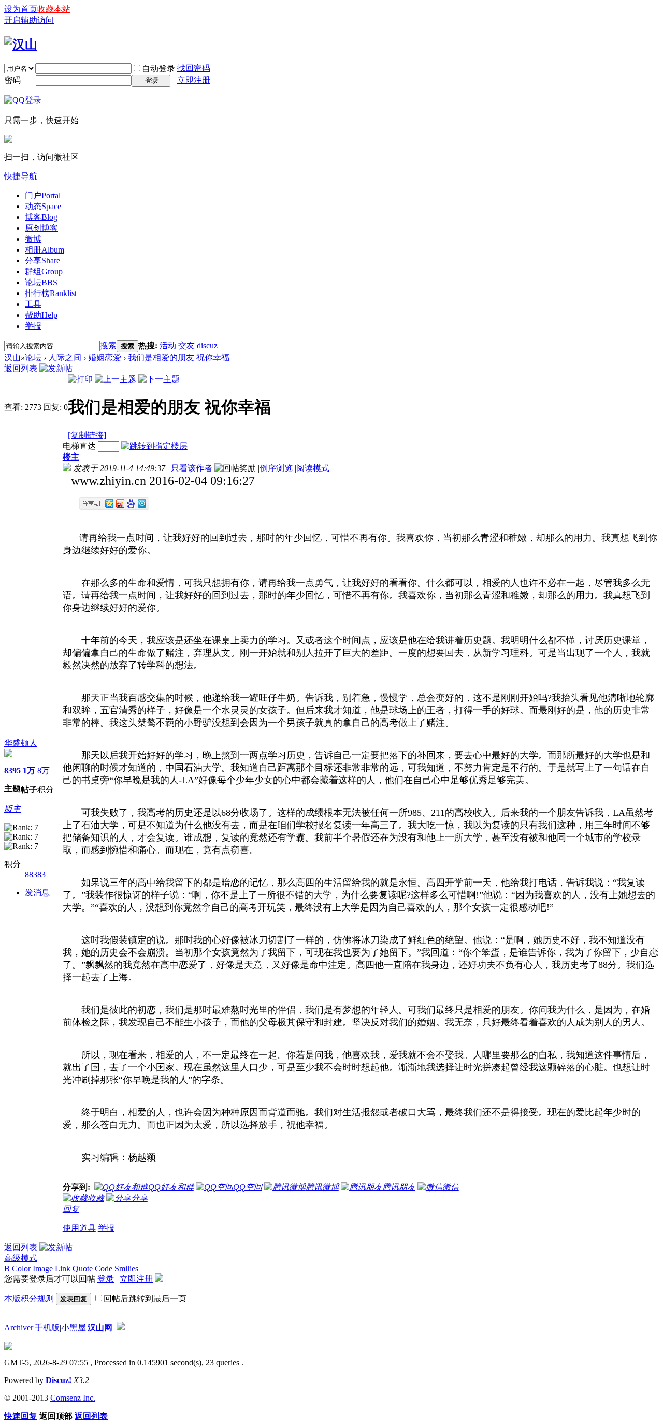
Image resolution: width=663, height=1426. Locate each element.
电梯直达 (79, 446)
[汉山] (20, 44)
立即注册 (193, 80)
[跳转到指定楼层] (154, 446)
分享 (42, 260)
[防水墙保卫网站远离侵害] (121, 1327)
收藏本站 (53, 9)
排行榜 (51, 293)
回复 (71, 1208)
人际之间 (64, 357)
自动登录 (158, 68)
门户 (43, 195)
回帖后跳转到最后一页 (145, 1298)
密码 (12, 80)
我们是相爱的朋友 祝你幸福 (178, 357)
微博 (33, 238)
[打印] (80, 379)
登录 (105, 1278)
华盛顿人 (20, 743)
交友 (186, 345)
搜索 (108, 345)
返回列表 (20, 368)
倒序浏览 (276, 468)
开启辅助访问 (29, 20)
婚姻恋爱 (104, 357)
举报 (33, 325)
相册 (44, 249)
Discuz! (58, 1380)
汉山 (12, 357)
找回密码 (193, 68)
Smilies (126, 1268)
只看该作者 (191, 468)
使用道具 (79, 1228)
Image (43, 1268)
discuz (207, 345)
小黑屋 (73, 1327)
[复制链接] (87, 435)
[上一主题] (115, 379)
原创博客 (41, 228)
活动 (168, 345)
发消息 (37, 892)
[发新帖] (56, 368)
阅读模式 (312, 468)
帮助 (41, 315)
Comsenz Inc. (72, 1397)
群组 (44, 271)
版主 (12, 808)
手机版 (47, 1327)
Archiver (18, 1327)
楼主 (71, 456)
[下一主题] (159, 379)
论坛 (41, 282)
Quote (83, 1268)
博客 (41, 217)
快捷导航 (20, 176)
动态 (43, 206)
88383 (35, 874)
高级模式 (20, 1258)
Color (21, 1268)
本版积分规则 (29, 1298)
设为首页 (20, 9)
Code (103, 1268)
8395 (12, 770)
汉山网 (100, 1327)
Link (62, 1268)
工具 (33, 304)
